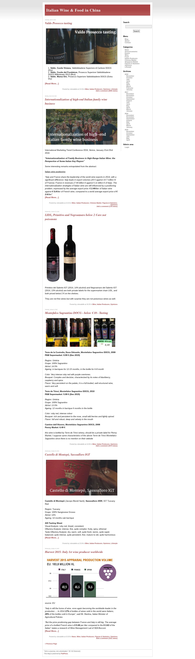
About (127, 41)
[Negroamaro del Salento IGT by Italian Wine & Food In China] (70, 282)
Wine (87, 89)
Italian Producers (96, 89)
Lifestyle (114, 89)
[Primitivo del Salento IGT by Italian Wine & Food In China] (53, 282)
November (130, 76)
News (74, 636)
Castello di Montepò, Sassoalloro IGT (67, 454)
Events (127, 53)
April (128, 84)
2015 (126, 130)
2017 (126, 92)
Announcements (131, 51)
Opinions (106, 89)
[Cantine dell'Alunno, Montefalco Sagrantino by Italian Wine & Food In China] (104, 347)
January (129, 90)
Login (127, 147)
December (130, 94)
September (130, 99)
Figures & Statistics (109, 203)
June (128, 81)
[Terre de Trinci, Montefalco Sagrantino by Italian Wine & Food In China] (80, 347)
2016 (126, 113)
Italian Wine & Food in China (73, 10)
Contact (128, 42)
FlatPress (64, 653)
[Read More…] (52, 84)
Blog (126, 39)
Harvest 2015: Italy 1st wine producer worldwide (74, 552)
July (127, 79)
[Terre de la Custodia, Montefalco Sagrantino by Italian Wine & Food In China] (56, 347)
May (127, 83)
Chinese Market (95, 203)
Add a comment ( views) (106, 91)
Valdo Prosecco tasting (58, 23)
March (128, 86)
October (129, 78)
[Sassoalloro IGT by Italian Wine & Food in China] (81, 496)
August (129, 101)
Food (127, 57)
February (129, 88)
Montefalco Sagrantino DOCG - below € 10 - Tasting (76, 313)
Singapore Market (131, 62)
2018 (126, 74)
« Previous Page (51, 644)
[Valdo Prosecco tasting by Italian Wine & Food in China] (81, 64)
